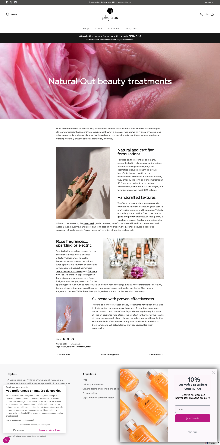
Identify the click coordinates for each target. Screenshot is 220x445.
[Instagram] (11, 2)
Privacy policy (89, 393)
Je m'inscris (192, 418)
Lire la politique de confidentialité (20, 420)
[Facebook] (7, 2)
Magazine (131, 28)
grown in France (137, 132)
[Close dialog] (213, 372)
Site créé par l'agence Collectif (34, 436)
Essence (129, 226)
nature (88, 347)
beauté (63, 347)
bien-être (71, 347)
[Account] (201, 14)
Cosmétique (80, 347)
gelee (120, 216)
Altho (134, 186)
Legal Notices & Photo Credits (98, 397)
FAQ (84, 380)
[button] (6, 440)
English (208, 2)
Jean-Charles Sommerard (69, 271)
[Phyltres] (110, 14)
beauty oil (89, 223)
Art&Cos (146, 186)
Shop (86, 28)
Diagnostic (114, 28)
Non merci (192, 432)
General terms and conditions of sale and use (105, 388)
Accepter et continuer (50, 430)
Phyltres (17, 436)
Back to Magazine (110, 354)
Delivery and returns (93, 384)
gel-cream (133, 216)
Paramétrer (18, 430)
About (98, 28)
